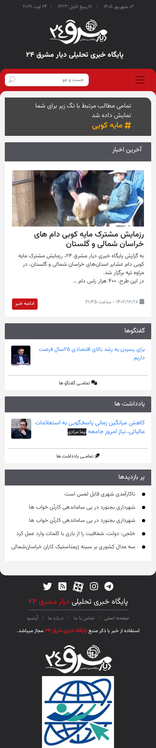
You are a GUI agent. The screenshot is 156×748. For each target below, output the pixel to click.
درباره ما (56, 618)
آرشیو (33, 618)
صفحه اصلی (116, 618)
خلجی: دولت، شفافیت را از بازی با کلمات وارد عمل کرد (75, 533)
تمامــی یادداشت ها (75, 456)
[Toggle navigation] (140, 80)
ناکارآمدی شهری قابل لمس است (99, 494)
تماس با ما (84, 618)
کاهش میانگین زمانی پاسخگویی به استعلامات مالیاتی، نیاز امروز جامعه (90, 427)
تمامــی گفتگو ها (74, 383)
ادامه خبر (24, 304)
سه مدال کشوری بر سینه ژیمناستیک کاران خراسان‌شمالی (73, 547)
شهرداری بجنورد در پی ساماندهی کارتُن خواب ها (82, 507)
